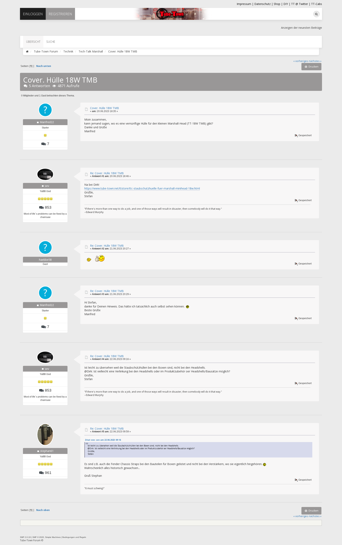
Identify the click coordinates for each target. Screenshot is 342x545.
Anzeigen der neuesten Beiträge (301, 27)
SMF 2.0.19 (25, 537)
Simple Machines (53, 537)
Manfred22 (47, 122)
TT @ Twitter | (300, 4)
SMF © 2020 (38, 537)
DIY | (287, 4)
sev (47, 186)
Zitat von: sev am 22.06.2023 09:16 (103, 439)
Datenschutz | (264, 4)
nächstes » (315, 61)
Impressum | (245, 4)
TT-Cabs (316, 4)
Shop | (278, 4)
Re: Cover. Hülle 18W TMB (107, 173)
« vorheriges (300, 61)
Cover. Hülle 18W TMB (104, 108)
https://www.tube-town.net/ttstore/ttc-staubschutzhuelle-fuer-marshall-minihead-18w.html (142, 188)
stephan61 (47, 451)
